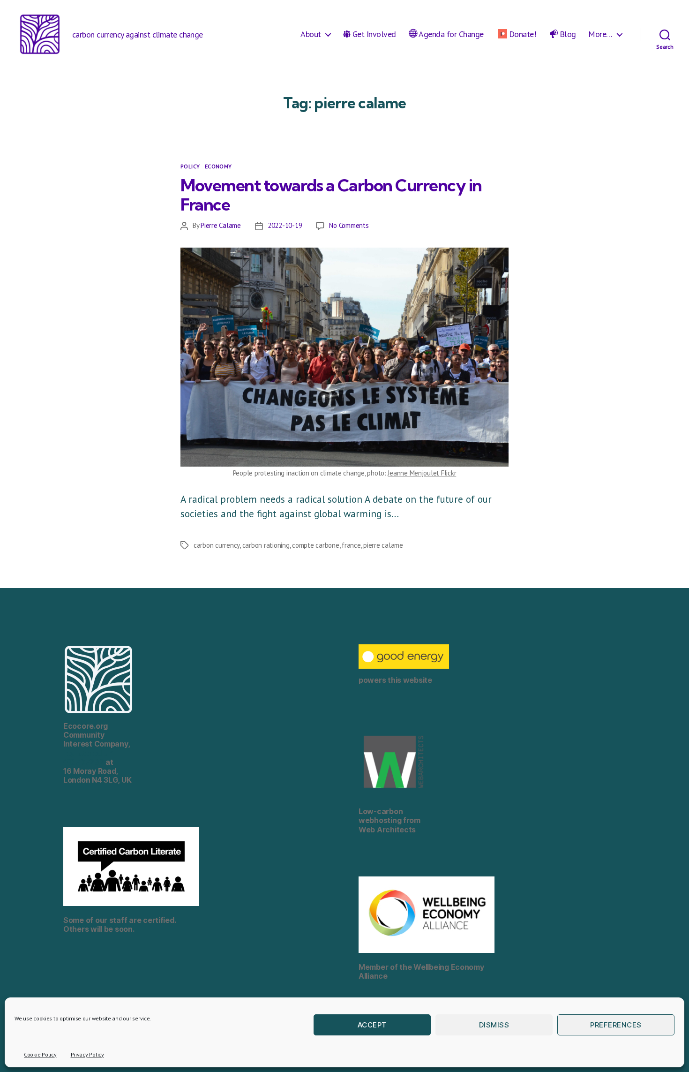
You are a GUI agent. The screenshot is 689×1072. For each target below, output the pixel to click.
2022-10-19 (285, 225)
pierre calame (383, 545)
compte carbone (315, 545)
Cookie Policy (40, 1054)
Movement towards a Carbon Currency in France (331, 194)
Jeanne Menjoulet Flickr (422, 472)
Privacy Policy (87, 1054)
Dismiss (494, 1024)
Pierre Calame (221, 225)
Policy (190, 166)
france (351, 545)
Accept (372, 1024)
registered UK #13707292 (88, 757)
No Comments (348, 225)
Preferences (616, 1024)
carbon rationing (266, 545)
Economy (218, 166)
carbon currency (217, 545)
